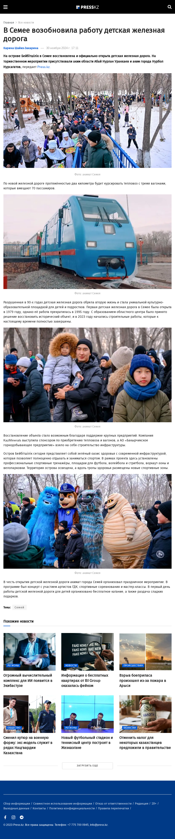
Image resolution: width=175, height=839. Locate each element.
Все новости (26, 22)
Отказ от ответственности (113, 803)
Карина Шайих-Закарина (20, 48)
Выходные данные (16, 808)
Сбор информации (17, 803)
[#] (87, 7)
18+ (154, 803)
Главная (8, 22)
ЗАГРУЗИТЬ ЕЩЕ (87, 765)
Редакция (142, 803)
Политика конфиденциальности (72, 808)
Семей (19, 607)
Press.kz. (44, 67)
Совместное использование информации (63, 803)
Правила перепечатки (114, 808)
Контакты (40, 808)
